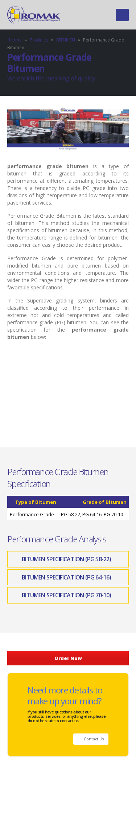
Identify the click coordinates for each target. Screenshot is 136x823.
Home (15, 40)
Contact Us (93, 738)
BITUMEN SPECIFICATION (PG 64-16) (66, 577)
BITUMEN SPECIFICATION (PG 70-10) (66, 595)
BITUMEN (65, 40)
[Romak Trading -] (34, 14)
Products (39, 40)
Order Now (68, 658)
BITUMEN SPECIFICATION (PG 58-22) (66, 559)
